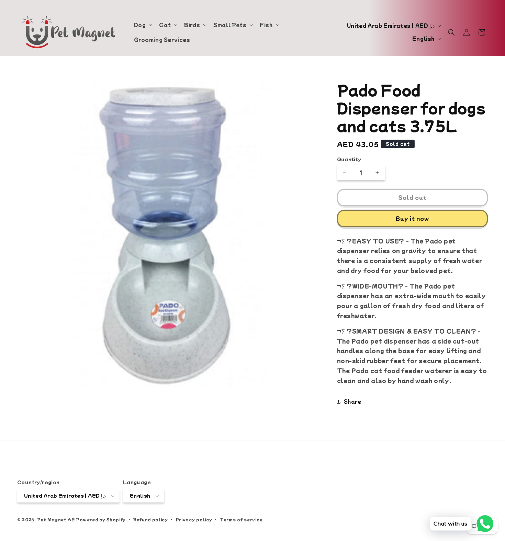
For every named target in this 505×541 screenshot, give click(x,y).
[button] (142, 25)
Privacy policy (194, 519)
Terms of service (241, 519)
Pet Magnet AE (56, 519)
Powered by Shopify (101, 519)
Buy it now (412, 218)
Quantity (349, 159)
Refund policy (150, 519)
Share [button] (352, 401)
